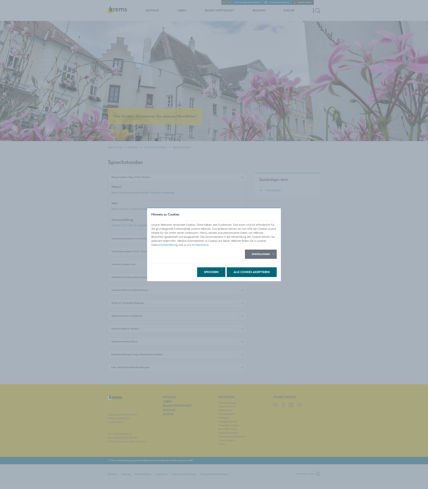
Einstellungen (261, 254)
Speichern (211, 272)
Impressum (201, 245)
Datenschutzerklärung (164, 245)
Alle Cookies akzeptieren (252, 272)
